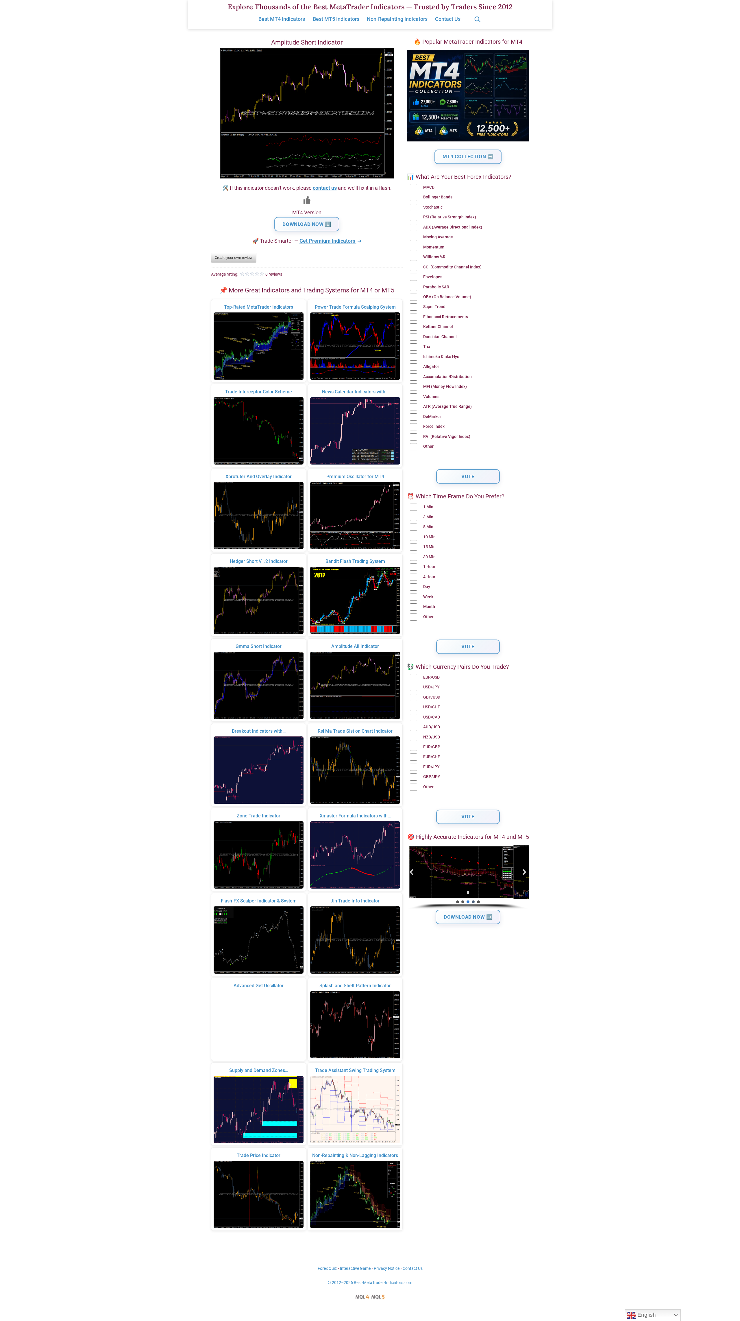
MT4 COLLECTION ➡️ (468, 156)
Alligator (431, 366)
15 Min (429, 546)
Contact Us (447, 19)
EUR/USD (431, 677)
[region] (468, 877)
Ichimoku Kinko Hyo (441, 356)
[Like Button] (307, 200)
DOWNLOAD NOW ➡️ (468, 917)
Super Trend (434, 306)
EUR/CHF (431, 756)
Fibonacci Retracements (445, 316)
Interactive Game (355, 1268)
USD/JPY (431, 687)
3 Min (428, 517)
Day (426, 586)
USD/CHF (431, 707)
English (646, 1315)
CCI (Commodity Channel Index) (452, 267)
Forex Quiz (327, 1268)
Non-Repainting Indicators (397, 19)
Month (429, 606)
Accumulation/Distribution (447, 376)
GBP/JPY (431, 776)
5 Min (428, 526)
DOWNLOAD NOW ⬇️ (306, 224)
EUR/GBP (431, 747)
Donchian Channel (440, 336)
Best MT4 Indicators (281, 19)
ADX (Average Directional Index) (452, 227)
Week (428, 596)
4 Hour (429, 576)
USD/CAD (431, 717)
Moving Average (438, 237)
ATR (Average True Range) (447, 406)
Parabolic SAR (436, 287)
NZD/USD (431, 737)
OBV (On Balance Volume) (447, 296)
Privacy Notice (386, 1268)
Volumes (431, 396)
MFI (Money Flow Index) (445, 386)
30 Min (429, 556)
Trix (426, 346)
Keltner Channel (438, 326)
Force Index (434, 426)
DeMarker (432, 416)
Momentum (433, 247)
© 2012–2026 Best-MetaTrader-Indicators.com (370, 1282)
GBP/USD (431, 697)
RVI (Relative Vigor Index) (446, 436)
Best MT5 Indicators (336, 19)
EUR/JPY (431, 766)
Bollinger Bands (437, 197)
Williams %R (434, 257)
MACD (428, 187)
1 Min (428, 506)
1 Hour (429, 566)
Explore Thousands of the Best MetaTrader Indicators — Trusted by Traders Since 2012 (370, 6)
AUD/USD (431, 727)
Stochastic (433, 207)
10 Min (429, 537)
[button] (411, 872)
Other (428, 446)
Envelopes (432, 276)
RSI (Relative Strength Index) (449, 217)
